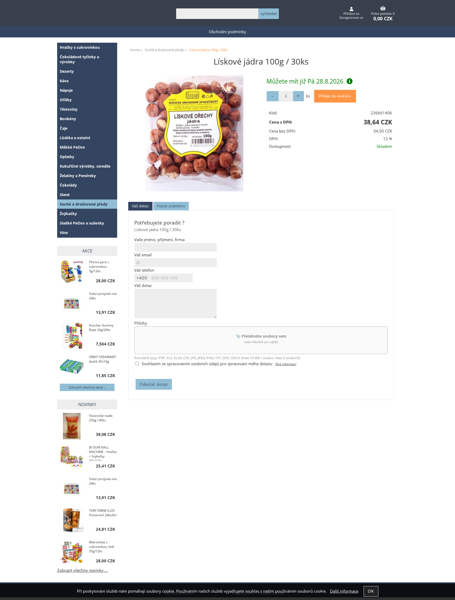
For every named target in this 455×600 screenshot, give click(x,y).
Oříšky (66, 99)
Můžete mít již (304, 81)
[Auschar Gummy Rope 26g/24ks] (72, 336)
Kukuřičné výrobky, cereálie (85, 166)
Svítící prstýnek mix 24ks (103, 295)
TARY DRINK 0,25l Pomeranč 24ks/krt (103, 512)
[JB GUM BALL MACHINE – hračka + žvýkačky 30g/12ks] (72, 457)
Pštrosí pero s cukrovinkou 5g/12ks (99, 266)
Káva (64, 80)
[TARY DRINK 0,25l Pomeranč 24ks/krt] (72, 520)
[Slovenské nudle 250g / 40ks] (72, 426)
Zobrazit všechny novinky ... (82, 570)
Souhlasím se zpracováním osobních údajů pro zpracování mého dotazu (207, 364)
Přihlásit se (351, 13)
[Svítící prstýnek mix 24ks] (72, 303)
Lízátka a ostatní (75, 137)
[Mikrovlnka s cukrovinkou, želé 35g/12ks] (72, 552)
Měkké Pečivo (72, 147)
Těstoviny (68, 109)
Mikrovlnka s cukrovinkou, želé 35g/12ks (101, 546)
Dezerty (67, 71)
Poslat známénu (171, 205)
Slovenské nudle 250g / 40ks (101, 417)
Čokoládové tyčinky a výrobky (79, 59)
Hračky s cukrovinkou (80, 47)
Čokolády (68, 185)
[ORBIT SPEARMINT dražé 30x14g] (72, 367)
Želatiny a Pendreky (78, 175)
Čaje (63, 128)
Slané (65, 194)
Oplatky (67, 156)
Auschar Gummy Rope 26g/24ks (101, 327)
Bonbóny (68, 118)
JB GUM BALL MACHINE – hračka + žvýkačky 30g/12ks (103, 453)
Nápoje (66, 90)
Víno (64, 232)
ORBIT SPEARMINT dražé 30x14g (102, 359)
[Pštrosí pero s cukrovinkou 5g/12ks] (72, 272)
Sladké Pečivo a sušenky (82, 223)
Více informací (285, 364)
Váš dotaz (140, 205)
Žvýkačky (68, 213)
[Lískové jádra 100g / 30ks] (194, 133)
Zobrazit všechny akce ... (87, 387)
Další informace (344, 591)
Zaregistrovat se (351, 17)
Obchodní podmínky (227, 32)
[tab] (140, 206)
